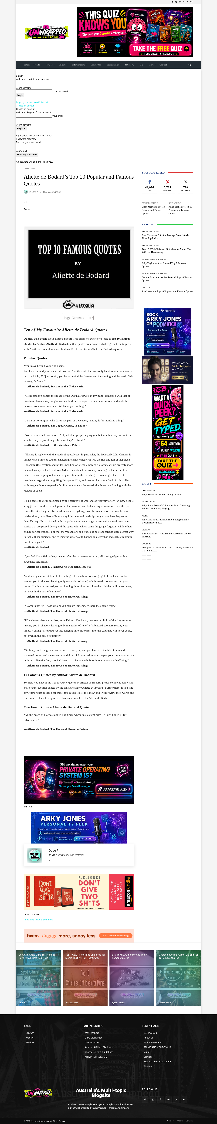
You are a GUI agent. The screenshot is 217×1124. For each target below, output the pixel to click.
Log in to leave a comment (39, 919)
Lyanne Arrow (71, 1002)
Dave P (35, 192)
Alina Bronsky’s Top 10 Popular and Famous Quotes (180, 210)
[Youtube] (191, 2)
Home (26, 168)
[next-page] (149, 298)
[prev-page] (144, 298)
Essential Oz (149, 491)
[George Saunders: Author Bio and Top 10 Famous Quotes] (178, 978)
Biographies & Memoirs (154, 259)
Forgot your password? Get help (32, 102)
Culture (146, 544)
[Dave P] (26, 192)
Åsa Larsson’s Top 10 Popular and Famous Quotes (167, 291)
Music (145, 516)
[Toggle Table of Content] (89, 317)
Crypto (146, 530)
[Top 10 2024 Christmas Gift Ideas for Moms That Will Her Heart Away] (85, 978)
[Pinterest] (180, 2)
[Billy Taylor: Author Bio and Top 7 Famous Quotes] (131, 978)
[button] (189, 64)
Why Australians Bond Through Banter (161, 494)
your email (57, 115)
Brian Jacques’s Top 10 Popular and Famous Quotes (153, 210)
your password (60, 91)
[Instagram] (176, 2)
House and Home (151, 231)
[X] (188, 2)
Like (150, 180)
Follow (167, 180)
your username (23, 87)
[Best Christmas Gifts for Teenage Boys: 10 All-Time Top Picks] (38, 978)
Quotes (34, 168)
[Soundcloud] (184, 2)
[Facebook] (172, 2)
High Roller (148, 502)
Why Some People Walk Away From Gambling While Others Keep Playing (166, 507)
